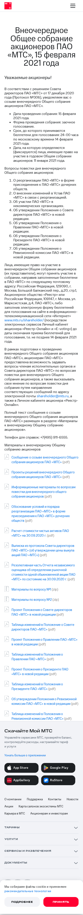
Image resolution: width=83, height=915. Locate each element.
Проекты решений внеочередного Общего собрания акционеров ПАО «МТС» (43, 474)
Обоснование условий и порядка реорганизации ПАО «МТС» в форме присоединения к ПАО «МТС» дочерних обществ (41, 513)
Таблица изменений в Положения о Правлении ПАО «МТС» (37, 657)
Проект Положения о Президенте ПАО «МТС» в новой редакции (40, 671)
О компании (12, 799)
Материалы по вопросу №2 (32, 599)
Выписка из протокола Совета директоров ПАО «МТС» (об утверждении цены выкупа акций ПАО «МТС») (43, 550)
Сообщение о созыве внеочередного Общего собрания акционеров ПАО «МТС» (45, 459)
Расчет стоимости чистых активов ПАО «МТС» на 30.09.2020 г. (40, 533)
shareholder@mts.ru (53, 396)
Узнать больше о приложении (25, 755)
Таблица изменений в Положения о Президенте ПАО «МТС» (37, 686)
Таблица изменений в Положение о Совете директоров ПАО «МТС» (43, 627)
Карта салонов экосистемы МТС (41, 806)
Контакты (54, 799)
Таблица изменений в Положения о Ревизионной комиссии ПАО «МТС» (38, 716)
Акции (8, 806)
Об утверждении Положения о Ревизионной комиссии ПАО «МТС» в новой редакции (44, 701)
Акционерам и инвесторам (49, 813)
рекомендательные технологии (27, 891)
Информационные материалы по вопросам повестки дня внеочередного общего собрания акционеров (43, 492)
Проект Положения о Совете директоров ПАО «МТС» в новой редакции (42, 612)
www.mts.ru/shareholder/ (24, 320)
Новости (72, 799)
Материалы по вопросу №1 (31, 589)
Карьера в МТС (14, 813)
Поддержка (35, 799)
